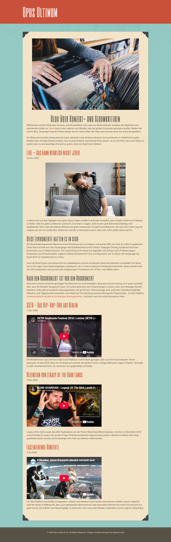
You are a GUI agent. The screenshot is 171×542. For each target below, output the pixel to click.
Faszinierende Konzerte (43, 447)
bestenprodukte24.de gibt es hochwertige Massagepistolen (54, 296)
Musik (52, 128)
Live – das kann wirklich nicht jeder (53, 152)
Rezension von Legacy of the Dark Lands (55, 374)
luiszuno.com (118, 532)
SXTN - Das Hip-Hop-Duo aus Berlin (52, 305)
